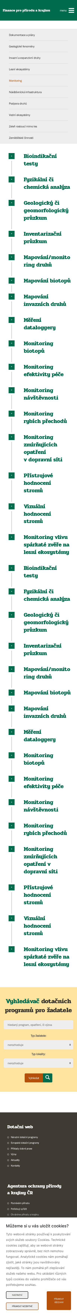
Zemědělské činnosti (21, 137)
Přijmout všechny (59, 1301)
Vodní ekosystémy (19, 115)
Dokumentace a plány (22, 35)
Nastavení (17, 1295)
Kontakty (15, 1165)
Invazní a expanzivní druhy (25, 57)
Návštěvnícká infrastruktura (25, 92)
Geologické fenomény (21, 46)
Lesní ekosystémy (19, 69)
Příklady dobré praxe (21, 1148)
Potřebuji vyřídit (19, 1208)
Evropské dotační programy (25, 1142)
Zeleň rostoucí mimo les (23, 126)
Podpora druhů (18, 103)
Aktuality (15, 1159)
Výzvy (13, 1154)
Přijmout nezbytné (22, 1306)
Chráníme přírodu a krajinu (25, 1214)
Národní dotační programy (24, 1137)
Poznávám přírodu (20, 1203)
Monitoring (15, 80)
